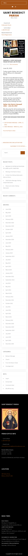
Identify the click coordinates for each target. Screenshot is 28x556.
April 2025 (8, 233)
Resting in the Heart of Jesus (13, 172)
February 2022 (9, 297)
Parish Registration (7, 35)
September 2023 (10, 256)
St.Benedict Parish (6, 25)
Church (7, 359)
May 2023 (8, 263)
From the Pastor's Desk (9, 131)
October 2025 (9, 229)
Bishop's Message (10, 356)
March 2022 (9, 293)
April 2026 (8, 216)
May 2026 (8, 212)
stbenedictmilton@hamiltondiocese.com (13, 446)
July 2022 (8, 283)
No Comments (14, 64)
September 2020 (10, 330)
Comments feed (10, 385)
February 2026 (9, 219)
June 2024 (8, 243)
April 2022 (8, 290)
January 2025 (9, 236)
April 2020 (8, 340)
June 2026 (8, 209)
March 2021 (9, 317)
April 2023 (8, 266)
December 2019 (10, 344)
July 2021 (8, 307)
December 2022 (10, 276)
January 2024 (9, 253)
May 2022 (8, 286)
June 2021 (8, 310)
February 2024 (9, 249)
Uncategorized (9, 366)
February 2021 (9, 320)
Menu (5, 3)
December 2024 (10, 239)
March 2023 (9, 270)
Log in (7, 378)
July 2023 (8, 260)
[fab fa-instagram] (15, 7)
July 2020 (8, 334)
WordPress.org (10, 388)
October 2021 (9, 303)
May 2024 (8, 246)
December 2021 (10, 300)
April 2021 (8, 313)
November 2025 (10, 226)
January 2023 (9, 273)
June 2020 (8, 337)
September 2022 (10, 280)
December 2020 (10, 323)
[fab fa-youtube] (12, 7)
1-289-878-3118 (5, 30)
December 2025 (10, 223)
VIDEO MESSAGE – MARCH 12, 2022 (13, 127)
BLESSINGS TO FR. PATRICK (18, 146)
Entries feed (9, 382)
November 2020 (10, 327)
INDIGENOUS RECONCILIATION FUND (12, 142)
